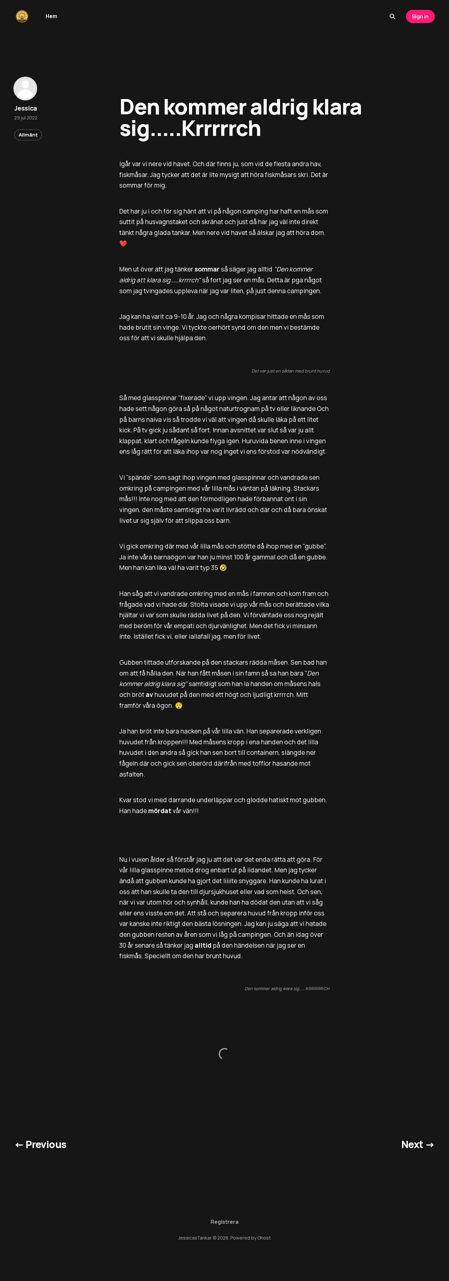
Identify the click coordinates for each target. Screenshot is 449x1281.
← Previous (40, 1144)
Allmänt (28, 135)
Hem (51, 16)
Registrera (225, 1221)
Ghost (264, 1238)
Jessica (25, 108)
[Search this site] (392, 16)
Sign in (420, 16)
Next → (418, 1144)
